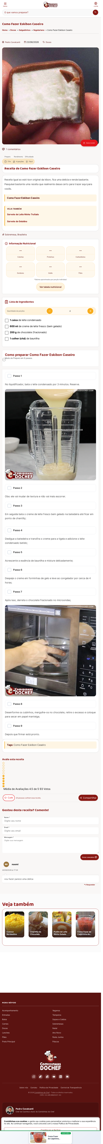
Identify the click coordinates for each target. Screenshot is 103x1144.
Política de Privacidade (49, 1087)
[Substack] (67, 1076)
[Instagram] (33, 1076)
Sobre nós (23, 1087)
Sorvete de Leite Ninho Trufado (23, 214)
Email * (6, 827)
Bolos (4, 1019)
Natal (54, 1028)
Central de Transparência (71, 1087)
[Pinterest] (47, 1076)
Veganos (56, 1010)
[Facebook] (40, 1076)
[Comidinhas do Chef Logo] (50, 1060)
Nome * (7, 817)
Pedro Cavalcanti (12, 42)
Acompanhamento (10, 1010)
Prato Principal (8, 1041)
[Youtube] (53, 1076)
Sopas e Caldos (59, 1019)
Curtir (10, 798)
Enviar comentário (88, 857)
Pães (4, 1037)
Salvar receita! (90, 143)
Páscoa (55, 1041)
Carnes (5, 1024)
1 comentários (13, 149)
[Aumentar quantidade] (90, 311)
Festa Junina (57, 1037)
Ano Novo (56, 1033)
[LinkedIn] (60, 1076)
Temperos (56, 1015)
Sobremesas (57, 1024)
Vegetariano (38, 30)
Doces (13, 30)
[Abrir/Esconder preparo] (4, 359)
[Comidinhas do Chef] (50, 5)
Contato (33, 1087)
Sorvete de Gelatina (17, 221)
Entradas (6, 1015)
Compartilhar (89, 797)
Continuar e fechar (50, 1130)
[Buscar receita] (95, 12)
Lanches (6, 1033)
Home (5, 30)
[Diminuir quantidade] (50, 311)
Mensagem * (9, 837)
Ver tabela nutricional (50, 287)
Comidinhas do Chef (41, 1092)
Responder (90, 885)
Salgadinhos (24, 30)
